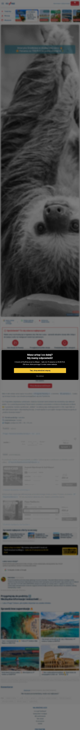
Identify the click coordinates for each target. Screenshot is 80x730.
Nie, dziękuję (40, 376)
